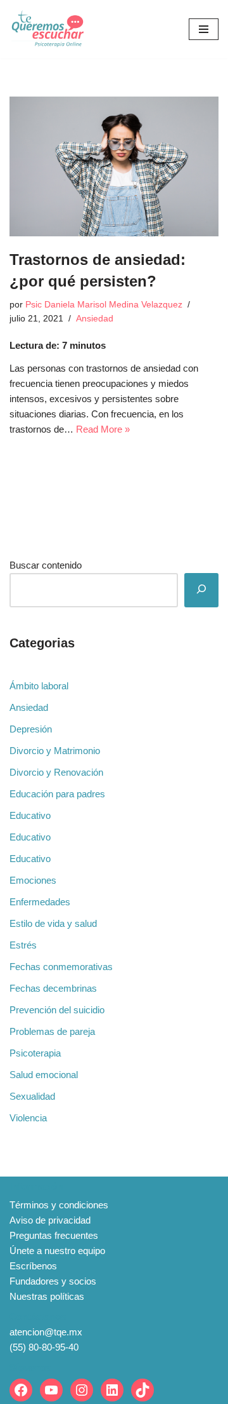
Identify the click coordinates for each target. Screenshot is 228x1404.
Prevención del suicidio (57, 1009)
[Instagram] (81, 1390)
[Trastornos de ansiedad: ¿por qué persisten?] (114, 166)
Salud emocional (44, 1074)
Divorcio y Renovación (56, 772)
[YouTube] (51, 1390)
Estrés (23, 945)
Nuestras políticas (47, 1296)
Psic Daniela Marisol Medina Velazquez (103, 304)
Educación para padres (57, 793)
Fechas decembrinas (53, 988)
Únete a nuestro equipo (57, 1250)
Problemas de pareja (52, 1031)
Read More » (103, 429)
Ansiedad (94, 318)
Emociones (33, 880)
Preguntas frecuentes (54, 1235)
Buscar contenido (46, 565)
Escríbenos (33, 1265)
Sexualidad (32, 1096)
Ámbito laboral (39, 685)
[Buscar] (201, 590)
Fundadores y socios (53, 1281)
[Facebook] (21, 1390)
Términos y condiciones (59, 1204)
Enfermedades (40, 901)
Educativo (30, 815)
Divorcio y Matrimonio (55, 750)
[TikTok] (142, 1390)
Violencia (28, 1117)
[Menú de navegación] (203, 29)
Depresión (31, 729)
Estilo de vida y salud (53, 923)
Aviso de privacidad (50, 1220)
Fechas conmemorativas (61, 966)
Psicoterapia (35, 1053)
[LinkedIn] (112, 1390)
